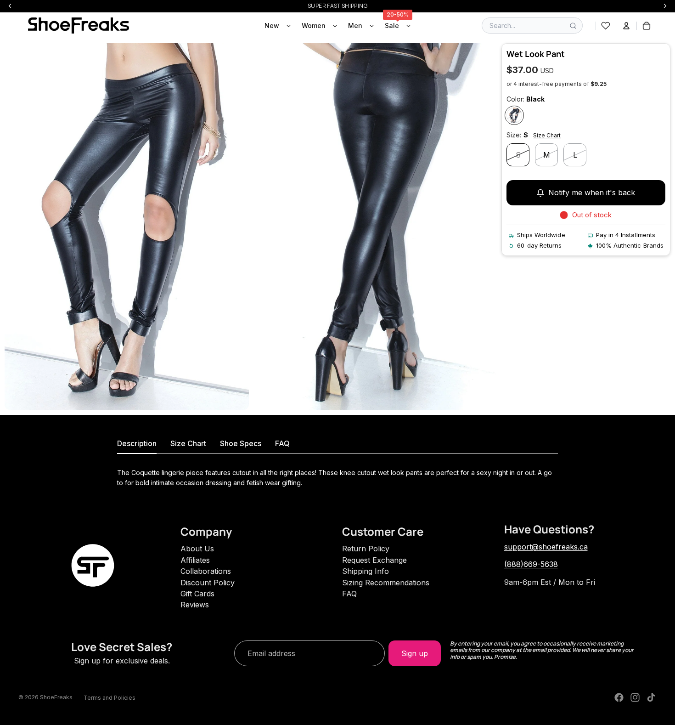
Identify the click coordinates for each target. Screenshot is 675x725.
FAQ (349, 593)
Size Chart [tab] (188, 443)
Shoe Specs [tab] (240, 443)
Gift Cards (197, 593)
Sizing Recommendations (385, 582)
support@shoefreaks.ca (546, 546)
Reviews (194, 604)
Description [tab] (137, 443)
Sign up (414, 653)
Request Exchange (374, 560)
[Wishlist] (606, 26)
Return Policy (365, 548)
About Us (197, 548)
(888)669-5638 (531, 564)
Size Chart (547, 135)
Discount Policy (207, 582)
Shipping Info (365, 571)
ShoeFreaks (56, 697)
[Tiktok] (651, 697)
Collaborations (205, 571)
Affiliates (195, 560)
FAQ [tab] (282, 443)
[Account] (626, 26)
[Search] (573, 25)
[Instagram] (635, 697)
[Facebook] (618, 697)
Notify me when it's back (591, 193)
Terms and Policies (109, 697)
